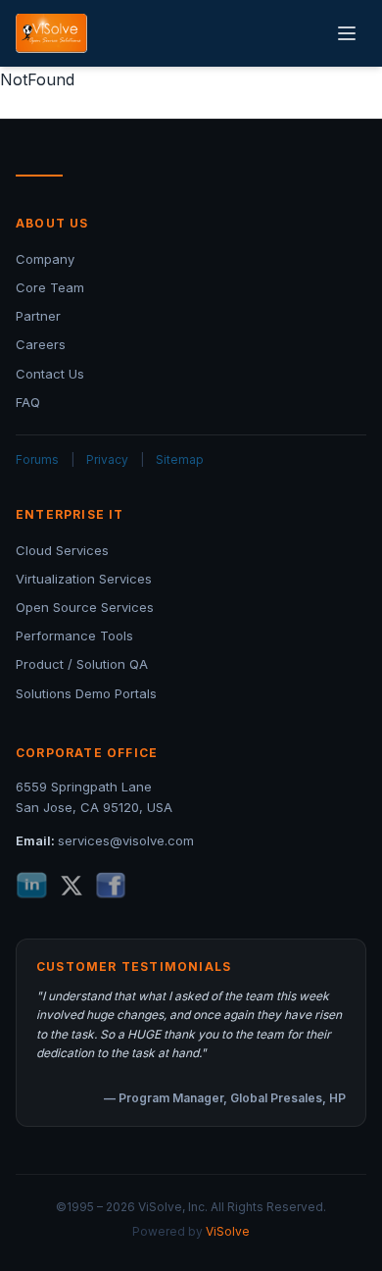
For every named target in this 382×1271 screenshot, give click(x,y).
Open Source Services (85, 607)
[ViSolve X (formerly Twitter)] (71, 885)
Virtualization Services (84, 578)
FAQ (28, 402)
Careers (41, 344)
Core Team (50, 287)
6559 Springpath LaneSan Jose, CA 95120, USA (94, 797)
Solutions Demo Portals (86, 693)
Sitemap (180, 459)
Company (45, 259)
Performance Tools (74, 635)
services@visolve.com (126, 840)
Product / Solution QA (82, 664)
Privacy (107, 459)
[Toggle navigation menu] (346, 33)
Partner (38, 316)
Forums (37, 459)
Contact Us (50, 373)
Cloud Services (62, 550)
